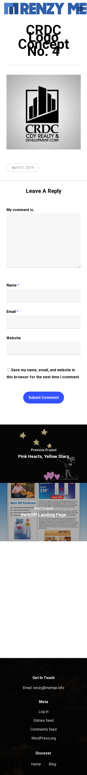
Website (13, 338)
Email (12, 311)
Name (12, 285)
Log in (43, 711)
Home (36, 764)
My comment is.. (20, 210)
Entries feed (44, 720)
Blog (52, 764)
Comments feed (43, 729)
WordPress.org (43, 738)
